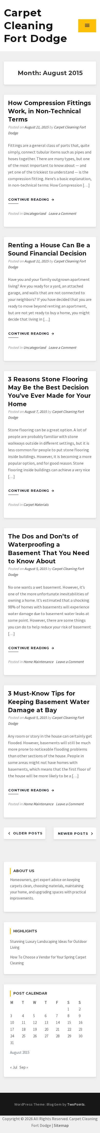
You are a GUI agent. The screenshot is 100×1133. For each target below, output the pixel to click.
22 (69, 1029)
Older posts (28, 833)
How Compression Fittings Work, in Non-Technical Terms (49, 111)
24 (12, 1036)
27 (46, 1036)
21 (57, 1029)
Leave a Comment (62, 213)
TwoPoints (76, 1104)
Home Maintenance (38, 661)
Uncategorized (34, 213)
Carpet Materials (35, 504)
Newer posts (73, 833)
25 (23, 1036)
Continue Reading (29, 199)
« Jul (13, 1067)
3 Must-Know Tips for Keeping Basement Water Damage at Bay (48, 701)
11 (23, 1022)
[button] (87, 25)
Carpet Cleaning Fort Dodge (35, 25)
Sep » (23, 1067)
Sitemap (61, 1125)
